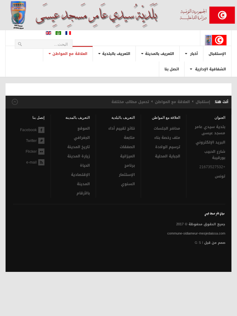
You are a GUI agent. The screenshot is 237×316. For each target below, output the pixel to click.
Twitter (31, 140)
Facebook (28, 130)
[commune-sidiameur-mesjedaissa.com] (215, 35)
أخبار (193, 53)
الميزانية (127, 156)
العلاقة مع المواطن (69, 53)
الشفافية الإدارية (210, 69)
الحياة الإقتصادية (80, 170)
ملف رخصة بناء (167, 137)
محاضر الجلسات (167, 128)
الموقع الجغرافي (81, 133)
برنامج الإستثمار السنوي (127, 174)
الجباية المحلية (167, 156)
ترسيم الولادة (167, 146)
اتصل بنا (171, 69)
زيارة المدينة (78, 156)
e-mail (31, 162)
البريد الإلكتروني (210, 142)
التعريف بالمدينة (159, 53)
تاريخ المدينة (78, 146)
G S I (198, 242)
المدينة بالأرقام (83, 189)
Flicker (31, 151)
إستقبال (203, 102)
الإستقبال (217, 53)
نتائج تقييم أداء (121, 128)
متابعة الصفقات (127, 142)
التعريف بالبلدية (116, 53)
